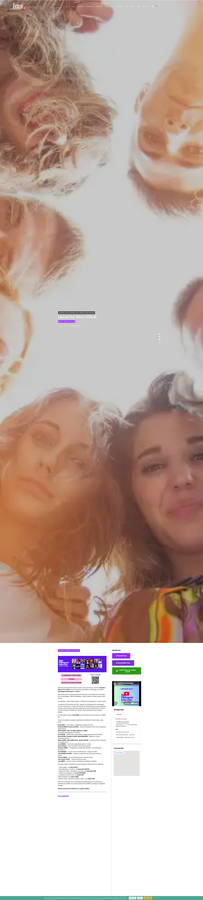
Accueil (73, 6)
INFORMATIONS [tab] (119, 714)
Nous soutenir (145, 6)
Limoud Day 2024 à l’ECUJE (77, 317)
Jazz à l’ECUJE (99, 6)
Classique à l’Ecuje (109, 6)
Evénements (80, 6)
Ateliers (132, 6)
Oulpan (126, 6)
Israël (77, 312)
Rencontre (91, 312)
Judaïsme (81, 312)
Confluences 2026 (90, 6)
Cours (66, 312)
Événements (72, 312)
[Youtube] (159, 339)
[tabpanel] (126, 729)
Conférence (62, 312)
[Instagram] (159, 342)
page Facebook (125, 724)
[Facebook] (159, 334)
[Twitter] (159, 337)
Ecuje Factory (119, 6)
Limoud (138, 6)
